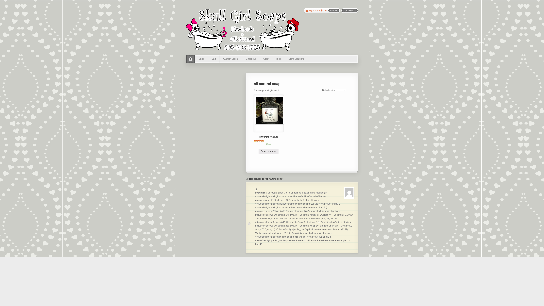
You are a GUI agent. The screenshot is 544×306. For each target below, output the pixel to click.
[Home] (190, 59)
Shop (201, 59)
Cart (214, 59)
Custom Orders (230, 59)
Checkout (251, 59)
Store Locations (296, 59)
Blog (278, 59)
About (266, 59)
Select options (268, 151)
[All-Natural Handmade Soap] (242, 29)
